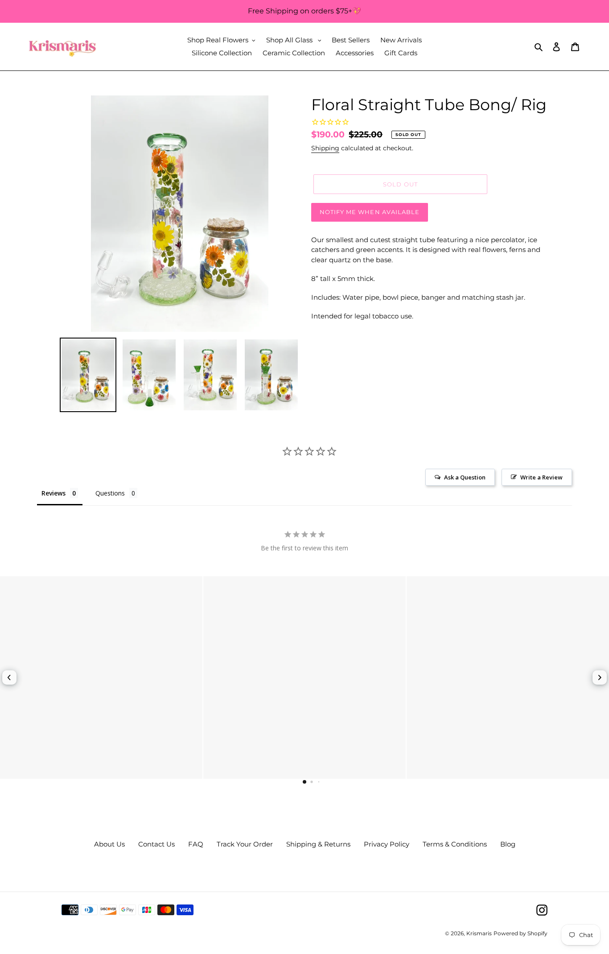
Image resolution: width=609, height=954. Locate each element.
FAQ (195, 844)
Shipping (325, 148)
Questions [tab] (110, 493)
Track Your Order (245, 844)
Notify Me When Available (370, 211)
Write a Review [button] (541, 477)
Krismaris (479, 933)
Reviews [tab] (53, 493)
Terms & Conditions (455, 844)
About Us (109, 844)
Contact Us (156, 844)
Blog (507, 844)
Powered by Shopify (520, 933)
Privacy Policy (386, 844)
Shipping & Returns (318, 844)
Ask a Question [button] (465, 477)
